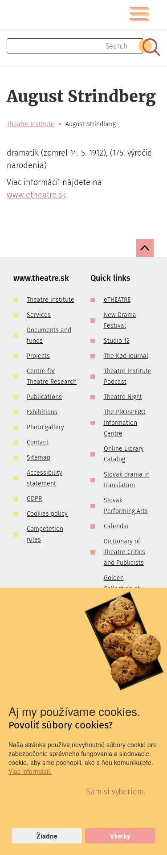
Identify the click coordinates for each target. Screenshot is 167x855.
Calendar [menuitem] (116, 526)
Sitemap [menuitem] (38, 457)
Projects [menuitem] (38, 356)
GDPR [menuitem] (34, 498)
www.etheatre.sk (36, 195)
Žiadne (47, 835)
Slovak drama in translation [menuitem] (127, 480)
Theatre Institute (30, 124)
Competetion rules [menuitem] (45, 534)
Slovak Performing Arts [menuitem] (126, 506)
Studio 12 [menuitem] (117, 341)
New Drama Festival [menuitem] (120, 320)
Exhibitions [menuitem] (42, 412)
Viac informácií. (30, 771)
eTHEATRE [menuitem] (117, 300)
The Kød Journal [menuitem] (126, 356)
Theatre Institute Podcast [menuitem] (127, 376)
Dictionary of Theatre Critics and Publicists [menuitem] (124, 552)
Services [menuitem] (39, 315)
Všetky (120, 835)
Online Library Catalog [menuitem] (124, 454)
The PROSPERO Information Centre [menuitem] (125, 422)
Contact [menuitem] (38, 442)
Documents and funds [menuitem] (49, 335)
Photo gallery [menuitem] (45, 427)
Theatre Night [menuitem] (123, 397)
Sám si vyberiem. (115, 792)
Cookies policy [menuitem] (47, 514)
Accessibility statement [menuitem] (44, 478)
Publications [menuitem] (44, 397)
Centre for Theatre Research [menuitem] (52, 376)
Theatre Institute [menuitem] (50, 300)
